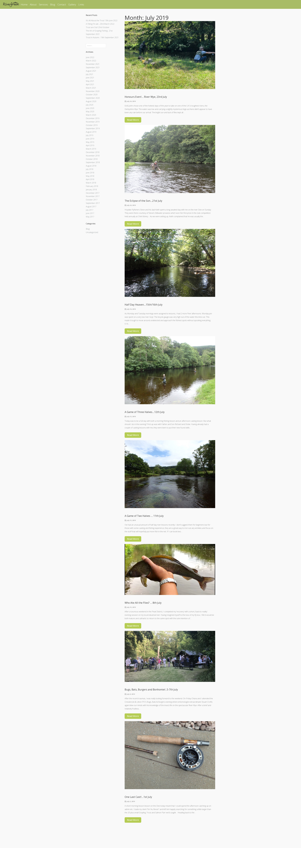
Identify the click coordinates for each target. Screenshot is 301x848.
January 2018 (91, 189)
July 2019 (89, 135)
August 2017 (91, 206)
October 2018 (91, 159)
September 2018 (93, 162)
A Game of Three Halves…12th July (145, 412)
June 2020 (90, 108)
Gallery (72, 4)
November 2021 (92, 64)
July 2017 (89, 210)
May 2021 (90, 81)
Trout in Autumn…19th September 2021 (102, 37)
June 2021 (90, 77)
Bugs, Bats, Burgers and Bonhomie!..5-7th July (151, 689)
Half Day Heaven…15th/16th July (143, 304)
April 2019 (90, 145)
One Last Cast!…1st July (138, 796)
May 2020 (90, 111)
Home (24, 4)
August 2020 (91, 101)
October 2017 (91, 199)
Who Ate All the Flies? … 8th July (143, 602)
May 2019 (90, 142)
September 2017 (93, 203)
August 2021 (91, 71)
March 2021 (91, 88)
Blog (52, 4)
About (33, 4)
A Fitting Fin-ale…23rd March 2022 (100, 24)
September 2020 (93, 98)
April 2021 (90, 84)
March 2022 (91, 60)
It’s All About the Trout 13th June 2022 (101, 20)
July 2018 (89, 169)
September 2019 (93, 128)
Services (43, 4)
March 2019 (91, 149)
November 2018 (92, 155)
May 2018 (90, 176)
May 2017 (90, 216)
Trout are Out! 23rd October (97, 27)
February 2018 (92, 186)
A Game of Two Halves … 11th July (144, 515)
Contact (61, 4)
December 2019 (92, 118)
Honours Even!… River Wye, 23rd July (146, 96)
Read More (133, 119)
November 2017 (92, 196)
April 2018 (90, 179)
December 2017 (92, 193)
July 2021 (89, 74)
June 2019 (90, 138)
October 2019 (91, 125)
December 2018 (92, 152)
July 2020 (89, 104)
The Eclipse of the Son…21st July (143, 200)
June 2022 (90, 57)
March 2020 (91, 115)
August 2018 (91, 165)
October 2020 (91, 94)
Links (81, 4)
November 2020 (92, 91)
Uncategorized (92, 232)
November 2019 (92, 121)
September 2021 (93, 67)
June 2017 (90, 213)
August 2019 (91, 132)
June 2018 (90, 172)
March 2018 (91, 182)
